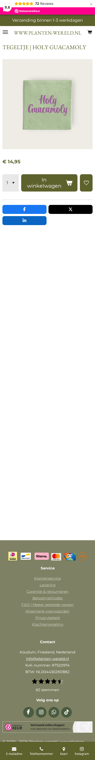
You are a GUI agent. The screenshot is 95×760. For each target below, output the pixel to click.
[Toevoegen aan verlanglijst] (86, 183)
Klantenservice (47, 578)
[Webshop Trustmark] (47, 728)
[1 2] (10, 183)
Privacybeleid (47, 617)
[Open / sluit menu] (5, 32)
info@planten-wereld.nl (47, 658)
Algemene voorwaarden (47, 611)
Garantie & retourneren (47, 591)
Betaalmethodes (47, 598)
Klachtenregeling (47, 624)
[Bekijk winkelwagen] (89, 32)
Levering (48, 585)
